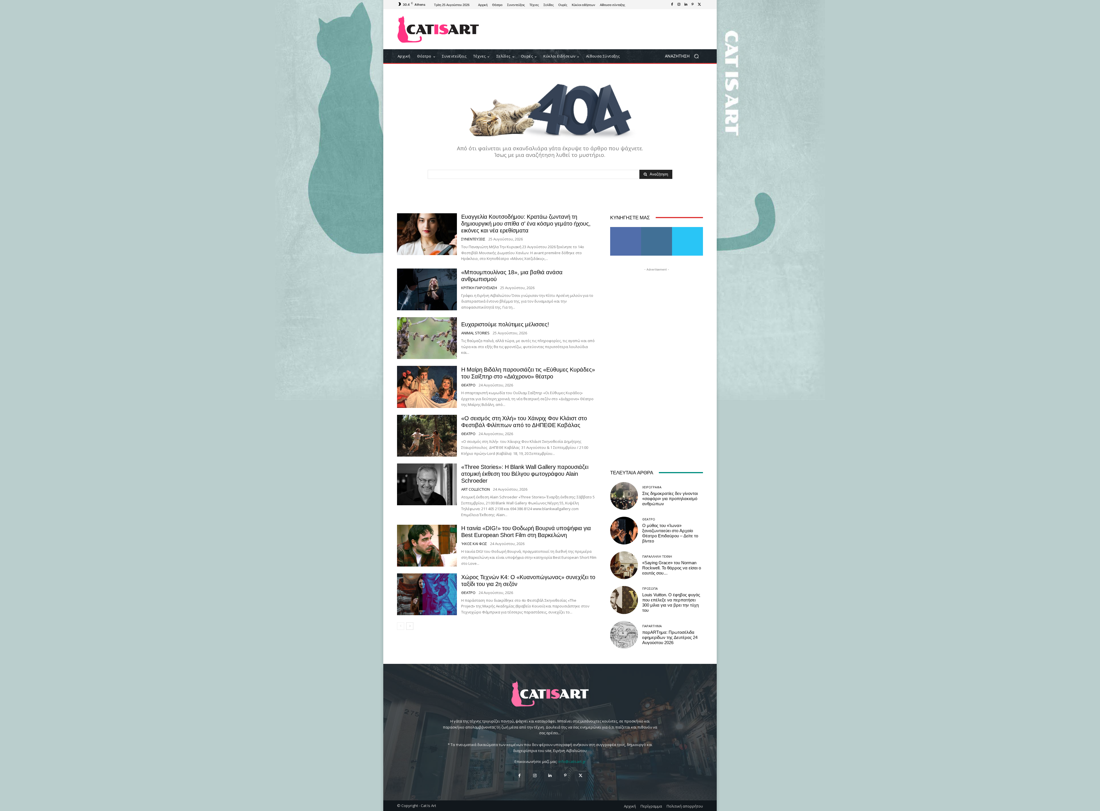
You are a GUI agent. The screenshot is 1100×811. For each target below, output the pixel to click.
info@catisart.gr (572, 761)
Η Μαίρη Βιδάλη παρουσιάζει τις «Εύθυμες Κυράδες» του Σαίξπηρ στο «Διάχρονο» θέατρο (528, 373)
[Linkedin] (685, 4)
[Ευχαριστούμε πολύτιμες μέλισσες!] (427, 338)
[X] (699, 4)
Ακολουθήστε (656, 229)
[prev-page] (400, 626)
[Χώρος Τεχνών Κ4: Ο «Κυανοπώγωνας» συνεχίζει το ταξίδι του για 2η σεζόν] (427, 594)
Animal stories (475, 333)
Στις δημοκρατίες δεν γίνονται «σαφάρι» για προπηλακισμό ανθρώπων (670, 498)
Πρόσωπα (650, 588)
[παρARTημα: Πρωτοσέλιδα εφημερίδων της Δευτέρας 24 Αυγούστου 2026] (624, 635)
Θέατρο (468, 385)
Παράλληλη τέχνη (657, 556)
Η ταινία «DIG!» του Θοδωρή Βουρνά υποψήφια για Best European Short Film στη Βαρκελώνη (526, 531)
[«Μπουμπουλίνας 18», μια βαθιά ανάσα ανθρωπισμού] (427, 289)
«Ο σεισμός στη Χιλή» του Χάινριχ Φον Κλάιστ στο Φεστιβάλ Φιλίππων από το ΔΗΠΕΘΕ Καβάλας (524, 422)
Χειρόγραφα (651, 487)
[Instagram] (678, 4)
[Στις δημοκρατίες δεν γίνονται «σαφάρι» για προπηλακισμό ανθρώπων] (624, 496)
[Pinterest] (692, 4)
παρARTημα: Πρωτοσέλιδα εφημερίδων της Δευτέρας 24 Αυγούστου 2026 (670, 637)
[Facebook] (672, 4)
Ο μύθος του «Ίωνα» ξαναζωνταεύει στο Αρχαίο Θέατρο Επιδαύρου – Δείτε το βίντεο (670, 533)
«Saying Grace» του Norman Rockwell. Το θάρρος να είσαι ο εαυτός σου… (671, 568)
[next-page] (409, 626)
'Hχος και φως (474, 544)
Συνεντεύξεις (473, 239)
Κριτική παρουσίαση (479, 288)
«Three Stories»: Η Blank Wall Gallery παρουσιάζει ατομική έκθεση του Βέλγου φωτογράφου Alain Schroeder (524, 473)
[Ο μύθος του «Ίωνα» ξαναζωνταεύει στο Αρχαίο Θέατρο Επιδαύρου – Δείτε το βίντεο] (624, 530)
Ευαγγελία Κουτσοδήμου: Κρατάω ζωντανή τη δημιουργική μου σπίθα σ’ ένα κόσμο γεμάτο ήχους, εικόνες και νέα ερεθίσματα (526, 223)
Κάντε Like (625, 229)
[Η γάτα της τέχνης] (438, 29)
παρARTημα (652, 626)
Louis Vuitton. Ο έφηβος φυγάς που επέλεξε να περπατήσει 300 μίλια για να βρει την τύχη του (671, 602)
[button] (684, 56)
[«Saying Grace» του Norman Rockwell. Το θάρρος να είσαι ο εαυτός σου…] (624, 565)
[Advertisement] (597, 29)
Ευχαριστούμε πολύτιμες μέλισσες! (505, 324)
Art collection (475, 489)
